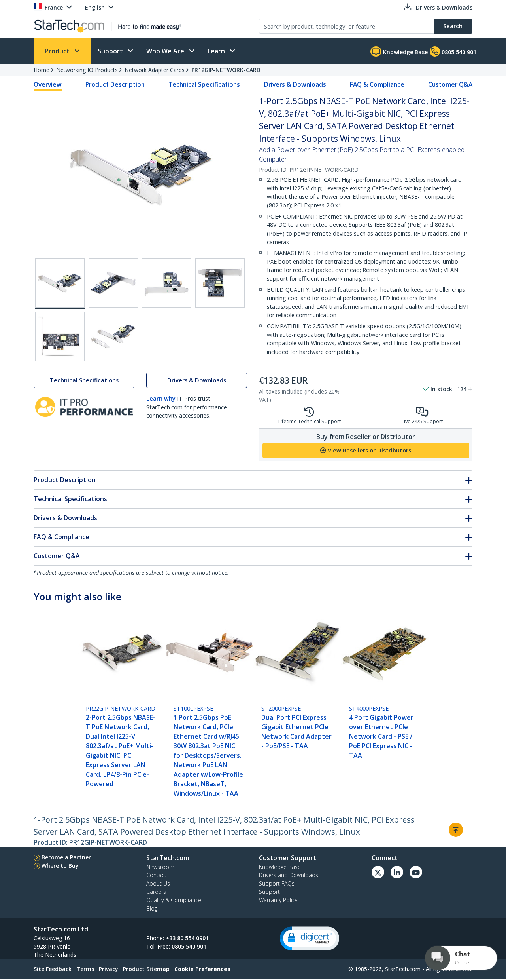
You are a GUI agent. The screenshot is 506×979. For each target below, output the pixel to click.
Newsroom (160, 867)
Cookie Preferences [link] (202, 969)
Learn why (161, 398)
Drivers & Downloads (295, 84)
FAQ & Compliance (377, 84)
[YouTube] (416, 872)
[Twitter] (378, 872)
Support (111, 51)
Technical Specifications (204, 84)
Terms (85, 969)
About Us (158, 883)
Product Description (115, 84)
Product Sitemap (146, 969)
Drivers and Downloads (288, 875)
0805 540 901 (189, 946)
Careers (156, 891)
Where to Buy (60, 865)
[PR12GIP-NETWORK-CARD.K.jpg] (113, 283)
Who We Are (166, 51)
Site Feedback (53, 969)
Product (58, 51)
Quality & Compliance (173, 900)
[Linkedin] (397, 872)
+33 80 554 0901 (187, 938)
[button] (309, 938)
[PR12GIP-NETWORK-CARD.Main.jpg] (60, 283)
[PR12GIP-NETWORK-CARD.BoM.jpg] (113, 336)
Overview (48, 84)
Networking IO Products (87, 70)
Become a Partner (66, 857)
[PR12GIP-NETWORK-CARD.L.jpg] (166, 283)
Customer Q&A (450, 84)
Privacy (108, 969)
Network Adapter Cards (155, 70)
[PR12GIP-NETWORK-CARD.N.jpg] (60, 336)
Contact (156, 875)
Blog (151, 908)
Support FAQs (277, 883)
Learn (217, 51)
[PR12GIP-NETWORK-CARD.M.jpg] (220, 283)
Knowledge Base (404, 52)
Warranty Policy (278, 900)
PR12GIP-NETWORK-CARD (226, 70)
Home (41, 70)
